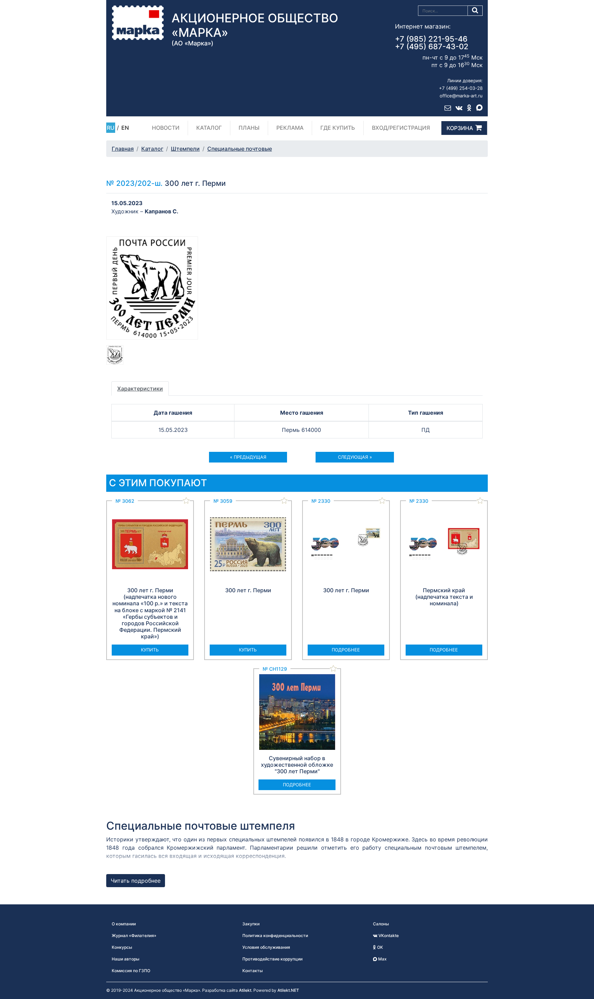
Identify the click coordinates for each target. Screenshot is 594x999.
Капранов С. (161, 211)
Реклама (290, 127)
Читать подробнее (136, 880)
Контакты (252, 970)
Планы (249, 127)
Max (382, 958)
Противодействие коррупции (272, 958)
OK (379, 947)
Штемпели (185, 148)
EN (125, 127)
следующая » (355, 457)
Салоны (381, 923)
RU (110, 127)
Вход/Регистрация (401, 127)
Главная (123, 148)
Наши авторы (125, 958)
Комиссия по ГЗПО (131, 970)
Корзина (460, 128)
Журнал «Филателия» (134, 935)
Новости (165, 127)
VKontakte (388, 935)
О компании (124, 923)
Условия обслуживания (266, 947)
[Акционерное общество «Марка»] (138, 22)
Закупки (251, 923)
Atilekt (245, 990)
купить (150, 649)
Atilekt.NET (288, 990)
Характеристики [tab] (140, 388)
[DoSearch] (475, 11)
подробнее (346, 649)
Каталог (209, 127)
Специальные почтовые (239, 148)
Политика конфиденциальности (275, 935)
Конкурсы (122, 947)
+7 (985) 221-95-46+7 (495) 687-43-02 (432, 42)
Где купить (337, 127)
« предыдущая (248, 457)
